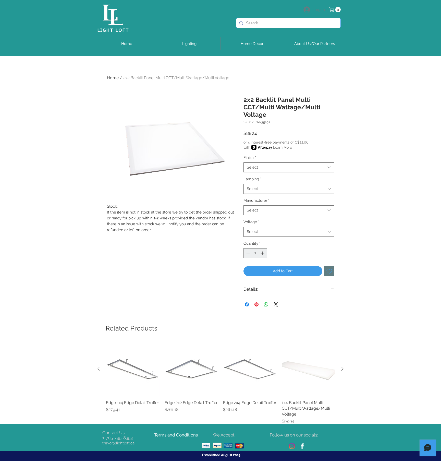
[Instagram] (292, 446)
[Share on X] (276, 304)
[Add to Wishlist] (329, 271)
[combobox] (288, 167)
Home (113, 77)
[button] (335, 9)
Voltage (251, 222)
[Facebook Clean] (302, 446)
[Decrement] (247, 253)
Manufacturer (256, 200)
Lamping (252, 179)
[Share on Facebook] (247, 304)
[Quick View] (133, 369)
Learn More (282, 147)
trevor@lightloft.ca (118, 443)
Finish (249, 157)
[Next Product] (342, 369)
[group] (220, 383)
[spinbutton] (255, 253)
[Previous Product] (98, 369)
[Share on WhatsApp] (266, 304)
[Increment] (263, 253)
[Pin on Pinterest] (256, 304)
